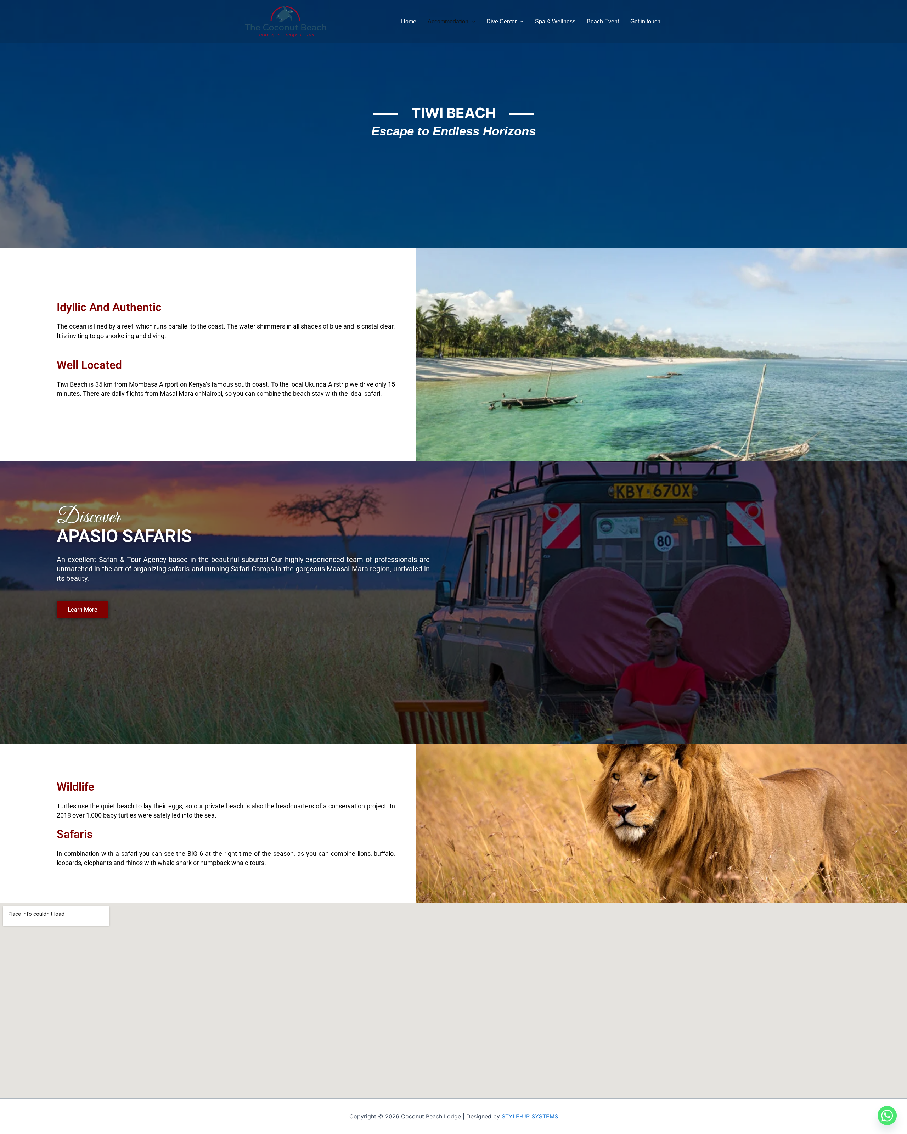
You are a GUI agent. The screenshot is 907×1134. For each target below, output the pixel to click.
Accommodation (448, 21)
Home (408, 21)
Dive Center (501, 21)
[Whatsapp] (887, 1115)
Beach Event (603, 21)
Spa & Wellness (555, 21)
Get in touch (645, 21)
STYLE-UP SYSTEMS (530, 1116)
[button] (471, 21)
